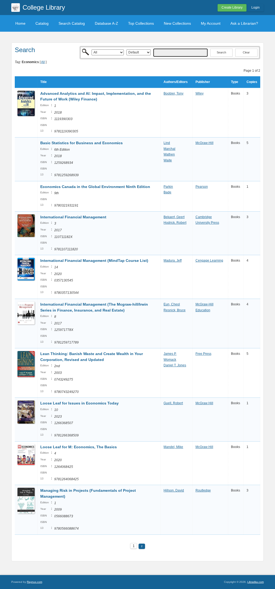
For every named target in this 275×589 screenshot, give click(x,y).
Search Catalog (72, 23)
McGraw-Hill (205, 143)
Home (20, 23)
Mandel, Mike (173, 447)
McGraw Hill (204, 403)
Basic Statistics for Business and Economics (81, 143)
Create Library (232, 7)
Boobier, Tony (173, 93)
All (43, 62)
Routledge (203, 490)
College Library (44, 7)
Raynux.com (34, 581)
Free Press (203, 354)
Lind (167, 143)
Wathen (169, 154)
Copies (252, 82)
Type (234, 82)
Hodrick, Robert (175, 223)
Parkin (168, 187)
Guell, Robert (173, 403)
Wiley (200, 93)
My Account (210, 23)
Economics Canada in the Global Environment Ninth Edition (95, 187)
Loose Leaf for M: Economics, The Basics (78, 447)
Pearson (202, 187)
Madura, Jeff (173, 260)
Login (255, 7)
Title (43, 82)
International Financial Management (73, 217)
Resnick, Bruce (175, 310)
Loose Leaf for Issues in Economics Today (79, 403)
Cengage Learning (209, 260)
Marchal (169, 149)
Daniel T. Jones (175, 365)
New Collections (177, 23)
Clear (246, 52)
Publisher (203, 82)
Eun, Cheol (172, 304)
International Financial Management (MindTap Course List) (94, 260)
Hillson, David (174, 490)
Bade (167, 192)
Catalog (42, 23)
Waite (168, 160)
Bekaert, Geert (174, 217)
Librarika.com (255, 581)
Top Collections (141, 23)
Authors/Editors (176, 82)
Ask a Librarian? (244, 23)
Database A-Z (106, 23)
